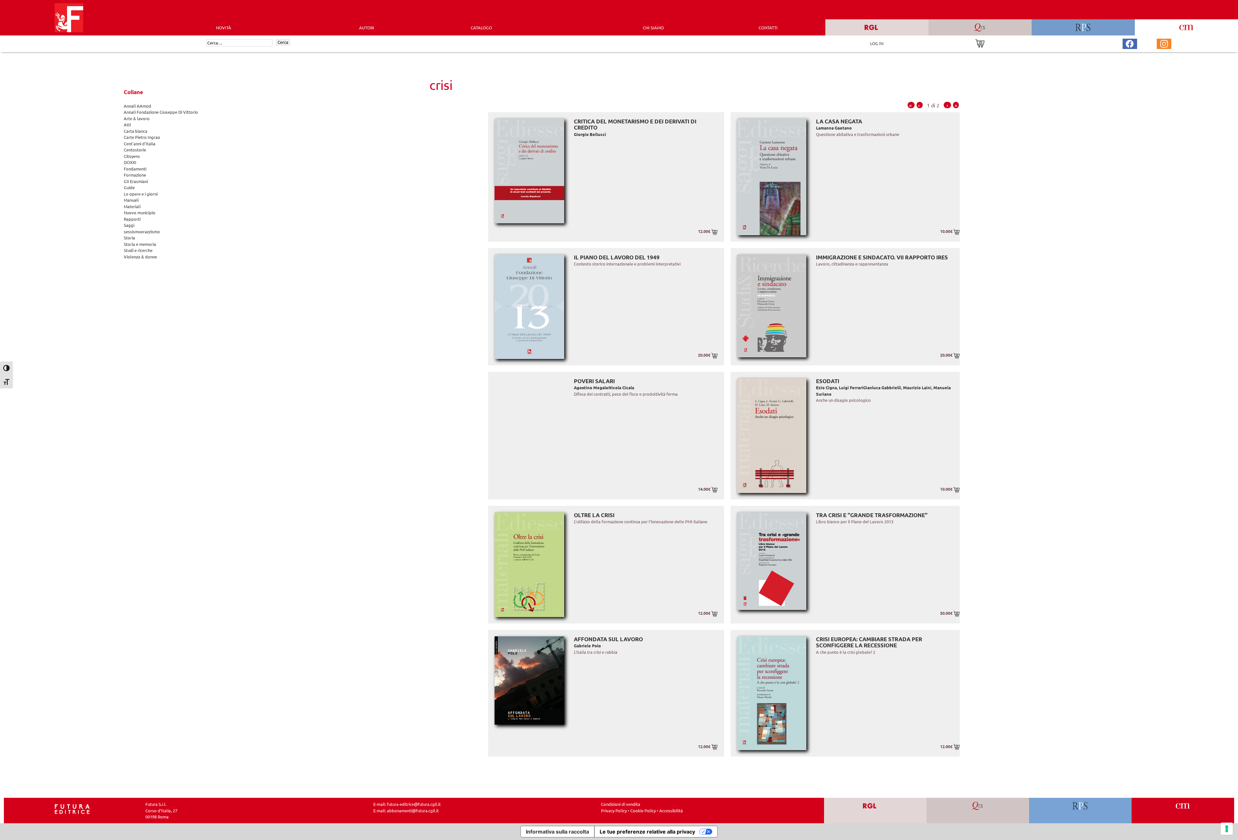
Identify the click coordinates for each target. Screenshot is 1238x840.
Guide (129, 187)
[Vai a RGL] (875, 810)
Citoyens (132, 156)
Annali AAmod (137, 106)
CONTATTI (768, 27)
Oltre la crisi (594, 515)
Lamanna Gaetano (834, 127)
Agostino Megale (591, 387)
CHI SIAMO (653, 27)
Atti (127, 124)
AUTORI (366, 27)
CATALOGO (481, 27)
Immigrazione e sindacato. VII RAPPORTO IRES (882, 257)
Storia (129, 237)
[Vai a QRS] (978, 810)
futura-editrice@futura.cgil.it (414, 804)
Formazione (135, 175)
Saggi (129, 225)
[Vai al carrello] (980, 42)
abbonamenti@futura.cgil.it (413, 810)
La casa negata (839, 121)
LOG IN (876, 43)
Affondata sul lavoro (608, 639)
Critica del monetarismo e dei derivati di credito (635, 124)
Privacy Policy (614, 810)
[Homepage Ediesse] (72, 808)
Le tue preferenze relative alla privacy (647, 831)
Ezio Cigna (826, 387)
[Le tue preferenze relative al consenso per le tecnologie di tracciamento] (1227, 829)
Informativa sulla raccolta (557, 831)
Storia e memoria (140, 244)
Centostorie (135, 149)
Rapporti (132, 219)
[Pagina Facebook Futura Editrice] (1130, 43)
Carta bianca (135, 131)
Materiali (132, 206)
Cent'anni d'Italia (139, 143)
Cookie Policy (643, 810)
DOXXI (130, 162)
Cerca (283, 42)
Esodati (827, 381)
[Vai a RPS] (1080, 810)
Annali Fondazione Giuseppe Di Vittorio (161, 112)
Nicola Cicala (621, 387)
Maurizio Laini (917, 387)
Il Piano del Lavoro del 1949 (617, 257)
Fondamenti (135, 168)
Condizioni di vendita (620, 804)
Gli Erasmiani (136, 181)
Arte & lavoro (137, 118)
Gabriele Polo (587, 645)
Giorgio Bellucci (590, 134)
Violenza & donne (140, 256)
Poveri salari (594, 381)
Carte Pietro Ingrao (142, 137)
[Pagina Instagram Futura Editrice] (1164, 43)
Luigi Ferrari (851, 387)
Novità (223, 27)
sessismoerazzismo (142, 231)
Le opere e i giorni (141, 194)
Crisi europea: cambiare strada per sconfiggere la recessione (869, 642)
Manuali (131, 200)
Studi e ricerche (138, 250)
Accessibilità (671, 810)
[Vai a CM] (1183, 810)
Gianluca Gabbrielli (882, 387)
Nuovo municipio (139, 212)
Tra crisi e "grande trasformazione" (872, 515)
